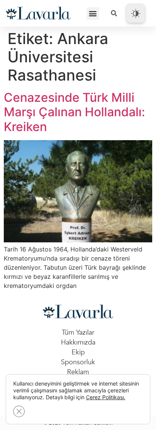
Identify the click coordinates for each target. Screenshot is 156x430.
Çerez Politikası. (105, 397)
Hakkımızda (78, 342)
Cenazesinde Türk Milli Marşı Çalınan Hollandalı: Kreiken (74, 112)
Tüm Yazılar (78, 332)
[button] (93, 13)
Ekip (78, 352)
